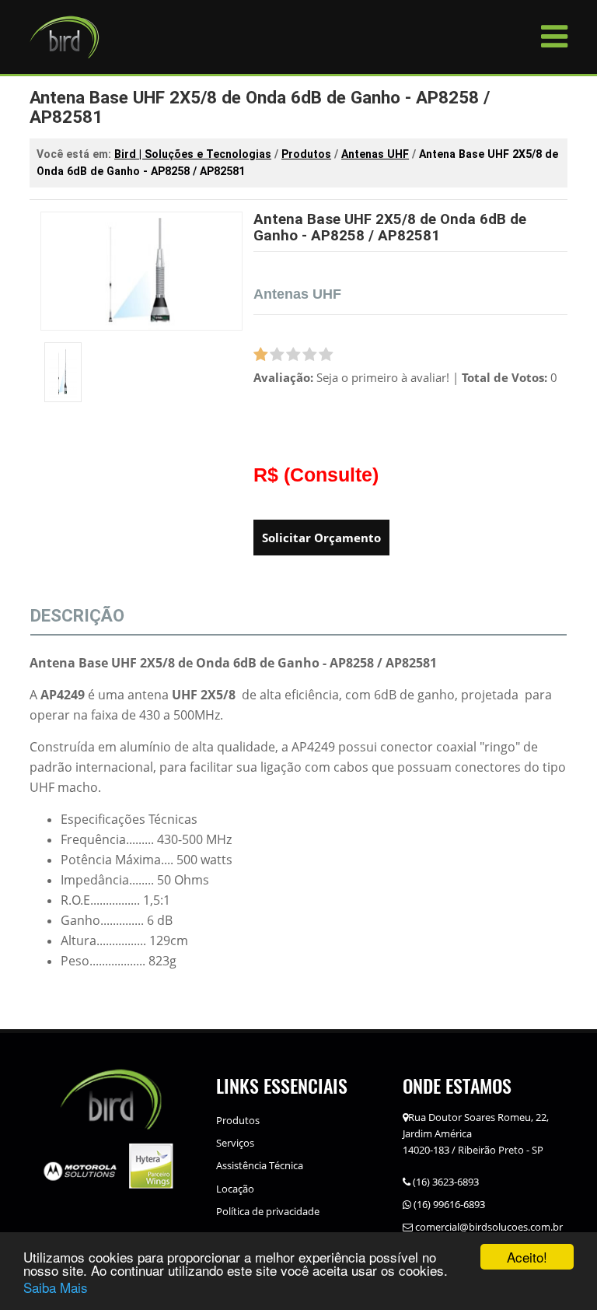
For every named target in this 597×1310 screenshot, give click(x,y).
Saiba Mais (55, 1287)
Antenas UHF (297, 294)
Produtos (238, 1120)
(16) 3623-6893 (444, 1182)
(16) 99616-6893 (448, 1204)
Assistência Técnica (259, 1165)
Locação (235, 1189)
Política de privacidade (267, 1211)
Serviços (235, 1143)
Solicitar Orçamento (321, 537)
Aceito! (527, 1256)
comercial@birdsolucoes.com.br (488, 1227)
